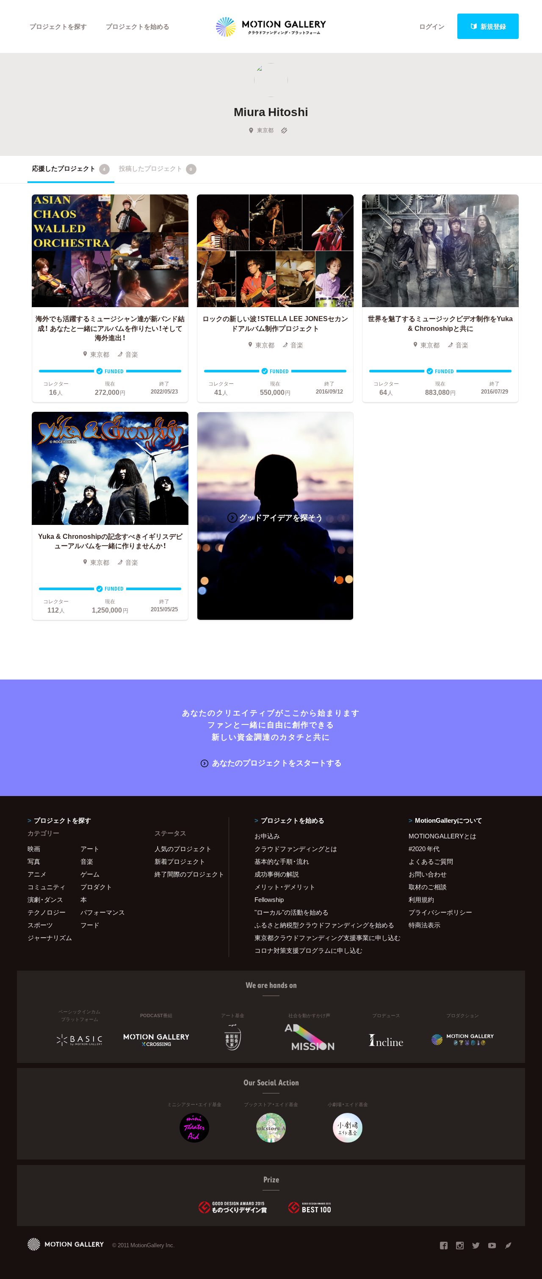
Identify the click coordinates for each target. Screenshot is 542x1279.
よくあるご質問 (431, 861)
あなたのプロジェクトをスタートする (277, 762)
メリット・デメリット (284, 886)
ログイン (432, 26)
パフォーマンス (102, 912)
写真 (34, 861)
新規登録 (493, 26)
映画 (34, 848)
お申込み (267, 836)
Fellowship (269, 899)
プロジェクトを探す (58, 26)
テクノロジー (47, 912)
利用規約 (421, 899)
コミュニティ (47, 886)
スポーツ (40, 924)
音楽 (86, 861)
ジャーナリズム (50, 937)
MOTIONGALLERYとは (442, 836)
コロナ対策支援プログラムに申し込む (308, 950)
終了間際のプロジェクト (186, 874)
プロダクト (96, 886)
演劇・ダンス (45, 899)
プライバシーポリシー (440, 912)
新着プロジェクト (180, 861)
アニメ (37, 874)
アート (90, 848)
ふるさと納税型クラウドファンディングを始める (320, 924)
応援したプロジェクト (68, 168)
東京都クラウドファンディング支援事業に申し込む (320, 937)
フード (90, 924)
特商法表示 (424, 924)
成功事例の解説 (276, 874)
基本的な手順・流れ (281, 861)
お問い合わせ (428, 874)
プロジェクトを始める (137, 26)
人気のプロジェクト (183, 848)
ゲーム (90, 874)
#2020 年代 (424, 848)
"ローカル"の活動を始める (291, 912)
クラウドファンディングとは (295, 848)
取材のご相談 (428, 886)
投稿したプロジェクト (155, 168)
